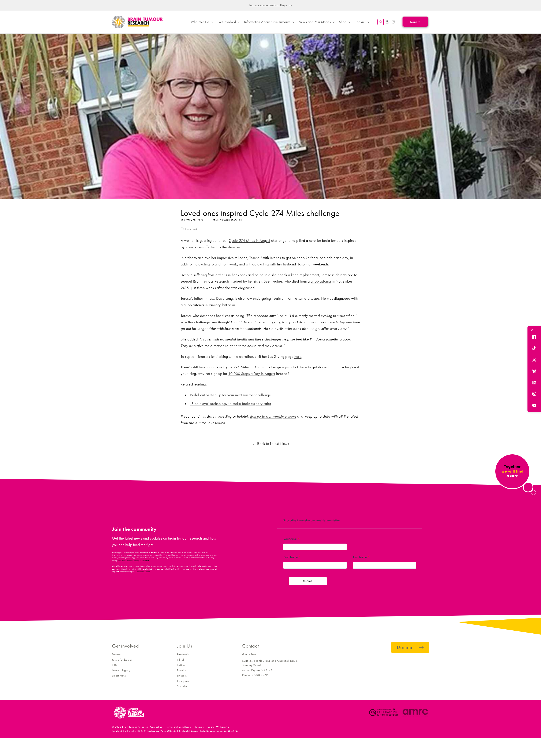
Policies (199, 726)
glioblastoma (321, 281)
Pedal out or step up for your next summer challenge (230, 395)
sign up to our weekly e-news (273, 416)
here (297, 356)
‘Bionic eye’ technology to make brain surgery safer (230, 403)
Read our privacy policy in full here (133, 560)
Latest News (119, 675)
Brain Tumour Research (135, 726)
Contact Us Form (143, 571)
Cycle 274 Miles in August (249, 240)
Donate (116, 654)
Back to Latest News (273, 443)
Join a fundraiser (122, 659)
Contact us (156, 726)
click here (299, 367)
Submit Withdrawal (219, 726)
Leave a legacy (121, 670)
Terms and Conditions (179, 726)
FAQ (114, 665)
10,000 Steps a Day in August (251, 373)
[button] (201, 22)
